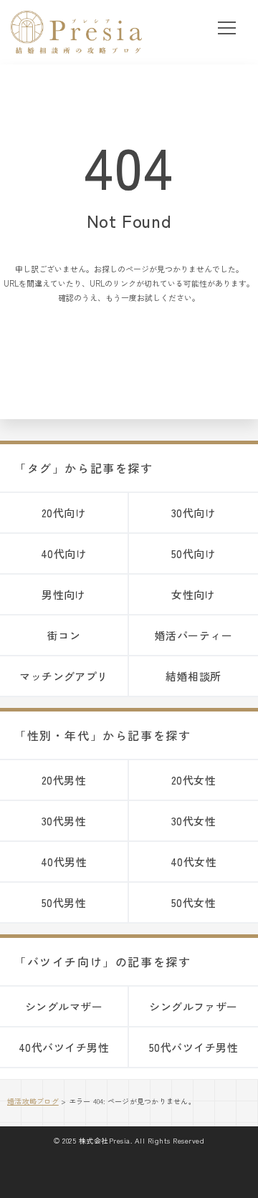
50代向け (193, 553)
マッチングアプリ (63, 676)
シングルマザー (63, 1006)
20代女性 (193, 779)
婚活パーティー (193, 635)
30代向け (193, 512)
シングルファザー (193, 1006)
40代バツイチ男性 (64, 1047)
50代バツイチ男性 (193, 1047)
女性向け (193, 594)
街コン (63, 635)
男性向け (64, 594)
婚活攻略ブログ (33, 1101)
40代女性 (193, 861)
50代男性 (64, 902)
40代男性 (64, 861)
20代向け (64, 512)
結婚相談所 (193, 676)
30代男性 (64, 820)
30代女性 (193, 820)
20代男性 (64, 779)
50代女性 (193, 902)
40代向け (64, 553)
